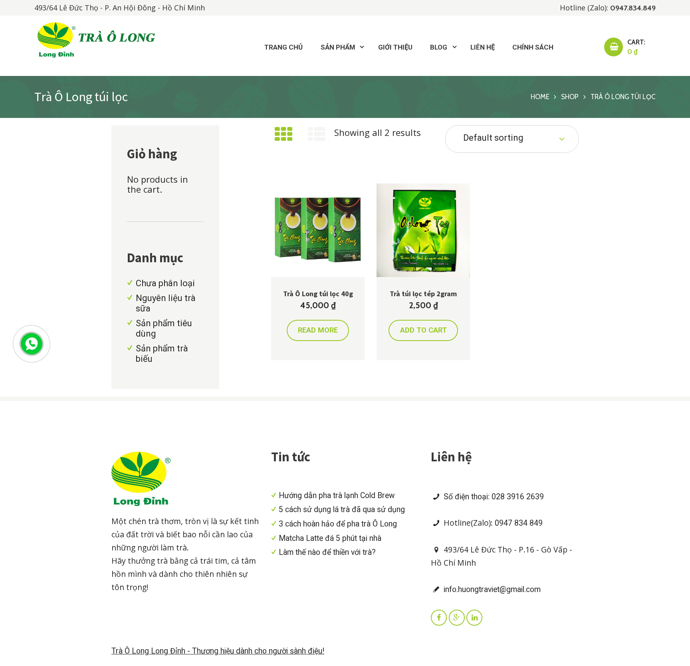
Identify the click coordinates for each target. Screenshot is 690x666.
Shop (570, 97)
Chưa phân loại (165, 283)
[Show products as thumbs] (283, 134)
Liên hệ (482, 47)
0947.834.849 (633, 8)
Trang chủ (283, 47)
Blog (438, 47)
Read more (318, 330)
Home (540, 97)
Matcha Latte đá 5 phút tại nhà (330, 538)
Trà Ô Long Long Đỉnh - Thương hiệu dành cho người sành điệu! (217, 651)
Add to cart (423, 330)
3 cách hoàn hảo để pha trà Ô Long (338, 523)
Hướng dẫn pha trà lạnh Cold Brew (337, 495)
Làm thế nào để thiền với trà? (327, 552)
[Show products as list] (317, 134)
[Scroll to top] (659, 453)
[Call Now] (31, 343)
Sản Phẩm (338, 47)
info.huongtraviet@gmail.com (491, 589)
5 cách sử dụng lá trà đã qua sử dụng (342, 509)
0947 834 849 (519, 523)
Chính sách (532, 47)
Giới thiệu (395, 47)
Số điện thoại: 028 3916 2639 (493, 496)
